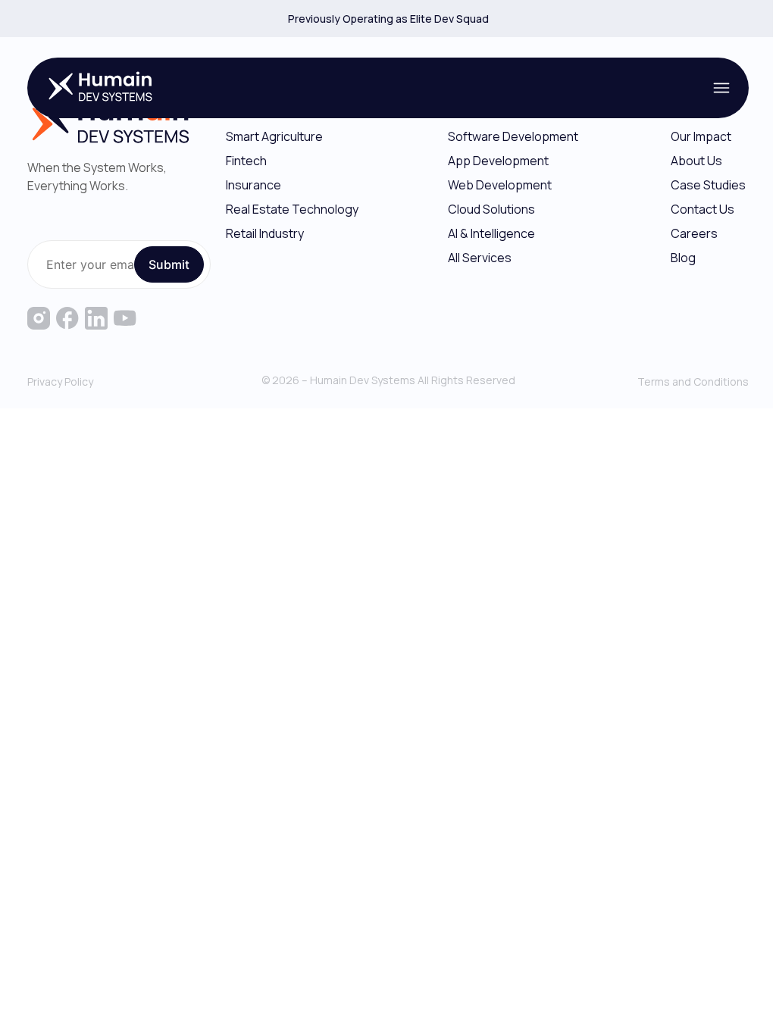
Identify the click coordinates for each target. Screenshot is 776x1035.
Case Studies (708, 185)
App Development (498, 160)
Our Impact (701, 136)
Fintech (246, 160)
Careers (694, 233)
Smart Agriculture (274, 136)
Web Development (500, 185)
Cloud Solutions (491, 209)
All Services (480, 257)
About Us (696, 160)
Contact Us (702, 209)
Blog (683, 257)
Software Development (513, 136)
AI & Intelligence (491, 233)
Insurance (253, 185)
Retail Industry (265, 233)
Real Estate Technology (292, 209)
